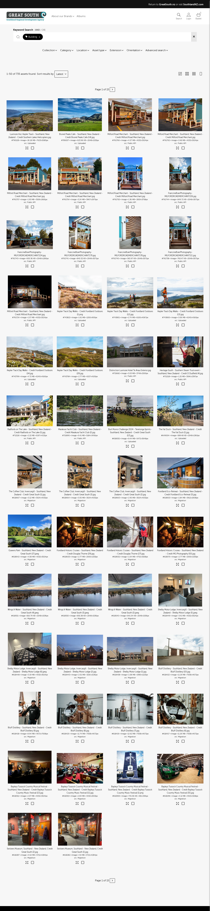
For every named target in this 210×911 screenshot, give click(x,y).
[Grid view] (187, 74)
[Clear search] (194, 37)
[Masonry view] (180, 74)
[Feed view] (200, 74)
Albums (81, 16)
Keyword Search (29, 29)
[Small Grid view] (194, 74)
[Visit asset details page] (27, 149)
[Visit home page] (26, 16)
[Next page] (112, 89)
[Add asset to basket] (32, 148)
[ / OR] (40, 30)
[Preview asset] (30, 114)
